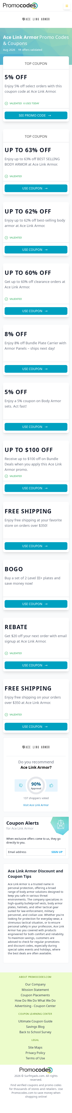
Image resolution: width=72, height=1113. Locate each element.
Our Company (35, 984)
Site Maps (35, 1047)
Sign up (57, 852)
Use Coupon (32, 188)
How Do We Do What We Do (35, 1000)
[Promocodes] (20, 6)
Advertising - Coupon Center (35, 1006)
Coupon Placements (35, 995)
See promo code (32, 115)
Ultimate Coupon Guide (35, 1021)
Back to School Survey (35, 1032)
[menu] (66, 6)
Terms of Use (35, 1058)
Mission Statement (35, 990)
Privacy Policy (35, 1053)
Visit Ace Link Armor (36, 805)
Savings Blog (35, 1027)
